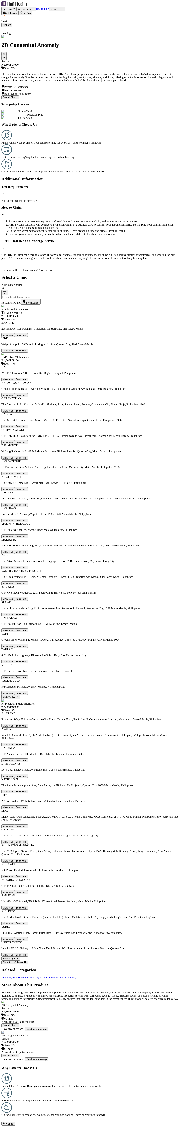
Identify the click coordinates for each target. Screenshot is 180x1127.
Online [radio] (18, 284)
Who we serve (25, 9)
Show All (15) (9, 958)
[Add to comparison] (4, 58)
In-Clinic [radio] (10, 284)
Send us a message (37, 1029)
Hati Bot (10, 1123)
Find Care (8, 9)
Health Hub (42, 8)
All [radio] (3, 284)
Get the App (11, 13)
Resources (55, 9)
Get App (26, 13)
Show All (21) (9, 697)
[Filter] (4, 292)
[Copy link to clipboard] (4, 54)
